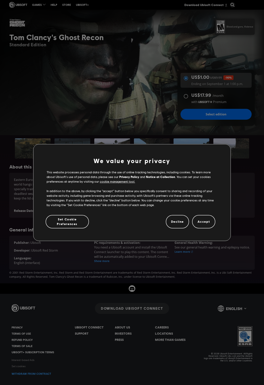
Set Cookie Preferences (67, 221)
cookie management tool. (117, 181)
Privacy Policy (129, 177)
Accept (204, 221)
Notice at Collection (160, 177)
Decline (177, 221)
